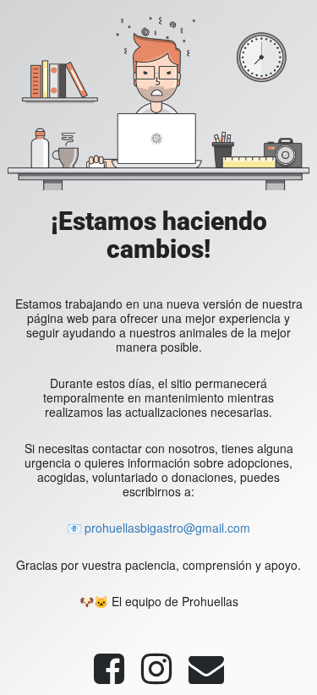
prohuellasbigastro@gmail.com (167, 527)
